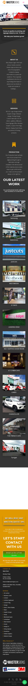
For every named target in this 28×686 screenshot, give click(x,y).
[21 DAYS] (14, 296)
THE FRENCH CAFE (14, 436)
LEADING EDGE (14, 327)
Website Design (8, 636)
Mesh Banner (7, 621)
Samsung (14, 218)
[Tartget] (14, 448)
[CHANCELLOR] (14, 404)
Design (5, 605)
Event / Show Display (9, 607)
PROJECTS (6, 626)
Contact (6, 598)
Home (5, 614)
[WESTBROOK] (14, 274)
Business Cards (8, 595)
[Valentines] (14, 230)
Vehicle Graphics (8, 633)
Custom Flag (7, 602)
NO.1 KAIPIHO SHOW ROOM (14, 349)
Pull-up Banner (7, 629)
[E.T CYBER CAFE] (14, 361)
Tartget (14, 458)
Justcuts (14, 262)
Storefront (6, 631)
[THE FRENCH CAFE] (14, 426)
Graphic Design (8, 612)
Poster (5, 624)
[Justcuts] (14, 252)
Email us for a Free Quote (14, 554)
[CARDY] (14, 383)
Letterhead (7, 619)
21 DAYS (14, 305)
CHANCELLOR (14, 414)
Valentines (14, 240)
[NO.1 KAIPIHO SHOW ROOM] (14, 339)
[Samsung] (14, 209)
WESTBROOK (14, 283)
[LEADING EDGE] (14, 317)
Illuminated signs (8, 617)
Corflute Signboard (9, 600)
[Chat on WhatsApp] (24, 682)
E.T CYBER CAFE (14, 370)
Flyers (5, 610)
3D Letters (6, 593)
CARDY (14, 392)
